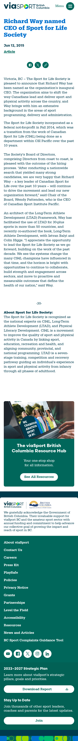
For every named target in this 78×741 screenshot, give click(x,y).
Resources (12, 625)
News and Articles (19, 633)
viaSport (26, 5)
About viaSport (16, 542)
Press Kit (11, 565)
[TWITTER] (38, 65)
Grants (9, 595)
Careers (10, 557)
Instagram (37, 654)
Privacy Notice (16, 587)
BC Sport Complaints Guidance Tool (33, 640)
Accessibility (14, 618)
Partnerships (14, 603)
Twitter (27, 654)
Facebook (18, 654)
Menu (59, 6)
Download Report (37, 689)
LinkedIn (47, 654)
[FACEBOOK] (30, 65)
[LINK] (45, 65)
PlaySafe (11, 572)
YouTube (8, 654)
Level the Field (16, 610)
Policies (10, 580)
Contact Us (13, 550)
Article (9, 52)
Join (39, 720)
